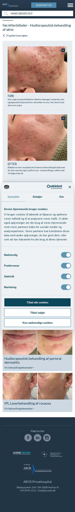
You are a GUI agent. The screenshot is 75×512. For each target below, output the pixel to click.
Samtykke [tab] (14, 196)
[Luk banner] (70, 187)
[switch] (66, 265)
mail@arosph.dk (46, 490)
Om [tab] (61, 196)
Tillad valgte (37, 312)
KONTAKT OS (43, 5)
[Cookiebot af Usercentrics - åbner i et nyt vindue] (47, 187)
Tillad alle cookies (37, 302)
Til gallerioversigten (17, 35)
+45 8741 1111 (28, 490)
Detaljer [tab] (37, 196)
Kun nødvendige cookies (37, 322)
